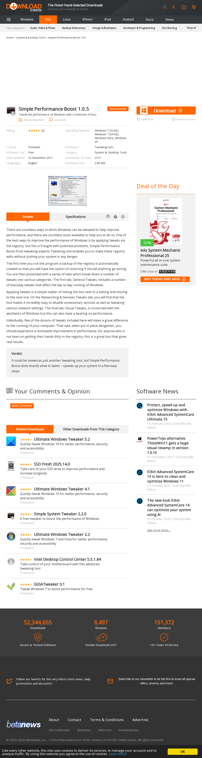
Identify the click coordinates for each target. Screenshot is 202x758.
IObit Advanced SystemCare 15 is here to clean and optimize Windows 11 (170, 476)
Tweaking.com (104, 147)
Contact (74, 719)
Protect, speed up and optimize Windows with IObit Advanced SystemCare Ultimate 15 (170, 412)
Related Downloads (30, 429)
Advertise (140, 719)
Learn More (118, 753)
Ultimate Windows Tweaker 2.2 (62, 534)
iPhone (87, 19)
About (54, 719)
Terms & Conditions (107, 719)
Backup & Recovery (73, 28)
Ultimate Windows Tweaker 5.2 (62, 439)
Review (28, 216)
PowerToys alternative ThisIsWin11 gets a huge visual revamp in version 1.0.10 (168, 445)
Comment (60, 119)
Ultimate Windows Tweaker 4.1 (62, 489)
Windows (26, 19)
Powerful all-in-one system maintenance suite (160, 262)
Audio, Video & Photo (42, 28)
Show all (191, 27)
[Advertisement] (101, 73)
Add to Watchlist (34, 119)
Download (165, 110)
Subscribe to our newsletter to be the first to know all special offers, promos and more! (156, 681)
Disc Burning (169, 28)
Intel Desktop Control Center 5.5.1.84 (67, 559)
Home (9, 37)
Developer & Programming (139, 28)
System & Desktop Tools (30, 37)
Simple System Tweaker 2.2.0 (60, 513)
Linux (67, 19)
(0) (43, 130)
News (170, 19)
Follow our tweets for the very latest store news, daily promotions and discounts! (53, 681)
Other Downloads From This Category (91, 429)
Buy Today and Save (162, 279)
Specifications (76, 216)
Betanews (84, 730)
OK (183, 752)
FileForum (104, 730)
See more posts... (158, 530)
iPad (107, 19)
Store (150, 19)
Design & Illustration (104, 28)
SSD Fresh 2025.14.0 (52, 464)
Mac (48, 19)
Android (128, 19)
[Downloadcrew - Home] (24, 7)
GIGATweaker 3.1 (49, 584)
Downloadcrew (129, 730)
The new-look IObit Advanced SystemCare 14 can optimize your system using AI (169, 507)
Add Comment (22, 405)
